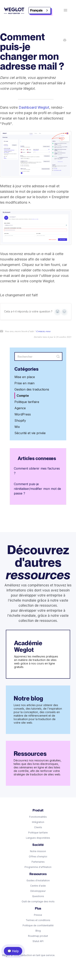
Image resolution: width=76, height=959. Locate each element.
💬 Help (13, 951)
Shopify (20, 420)
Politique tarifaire (26, 402)
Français (36, 10)
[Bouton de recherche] (58, 356)
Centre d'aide (38, 885)
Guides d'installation (38, 880)
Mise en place (24, 377)
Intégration (38, 822)
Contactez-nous (43, 331)
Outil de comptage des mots (38, 901)
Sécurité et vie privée (30, 433)
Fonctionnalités (38, 816)
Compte (23, 396)
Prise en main (24, 383)
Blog (38, 930)
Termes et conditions (38, 920)
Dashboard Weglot (34, 107)
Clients (38, 827)
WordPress (22, 414)
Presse (38, 914)
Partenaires (38, 861)
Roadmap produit (38, 935)
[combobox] (39, 10)
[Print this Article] (64, 40)
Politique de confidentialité (38, 925)
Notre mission (38, 851)
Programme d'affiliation (38, 867)
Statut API (38, 941)
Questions (38, 896)
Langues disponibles (38, 837)
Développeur (38, 890)
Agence (20, 408)
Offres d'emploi (38, 856)
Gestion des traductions (31, 389)
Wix (17, 427)
